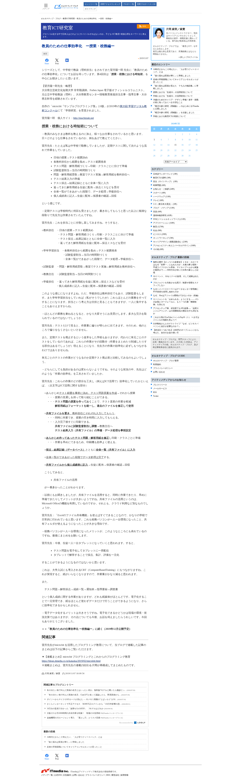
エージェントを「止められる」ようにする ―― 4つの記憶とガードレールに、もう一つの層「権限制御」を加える (175, 302)
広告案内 (67, 775)
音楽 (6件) (157, 211)
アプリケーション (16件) (164, 223)
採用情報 (124, 775)
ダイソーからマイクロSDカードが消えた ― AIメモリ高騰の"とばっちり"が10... (86, 699)
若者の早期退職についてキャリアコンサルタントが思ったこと (74, 747)
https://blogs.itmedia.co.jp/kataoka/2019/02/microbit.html (71, 661)
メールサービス (160, 388)
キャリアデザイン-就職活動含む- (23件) (170, 242)
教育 (45, 54)
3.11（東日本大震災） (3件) (165, 204)
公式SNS (58, 775)
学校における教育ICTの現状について (169, 116)
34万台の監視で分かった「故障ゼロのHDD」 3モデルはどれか (79, 708)
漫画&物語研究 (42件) (162, 215)
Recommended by (126, 723)
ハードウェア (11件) (162, 196)
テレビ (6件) (158, 200)
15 (175, 145)
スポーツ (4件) (159, 193)
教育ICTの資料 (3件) (162, 178)
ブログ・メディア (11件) (164, 208)
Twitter (156, 396)
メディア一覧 (47, 775)
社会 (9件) (157, 230)
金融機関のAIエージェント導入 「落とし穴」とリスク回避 (85, 718)
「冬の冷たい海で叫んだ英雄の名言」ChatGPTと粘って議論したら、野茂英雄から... (88, 695)
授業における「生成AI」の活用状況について (173, 92)
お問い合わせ (159, 372)
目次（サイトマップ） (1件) (165, 181)
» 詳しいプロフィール (188, 57)
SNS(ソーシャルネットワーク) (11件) (169, 219)
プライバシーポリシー (163, 368)
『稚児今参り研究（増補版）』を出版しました (173, 112)
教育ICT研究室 (69, 18)
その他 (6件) (158, 249)
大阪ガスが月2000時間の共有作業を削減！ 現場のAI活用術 (85, 713)
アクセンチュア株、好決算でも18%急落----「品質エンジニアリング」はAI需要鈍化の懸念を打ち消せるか (176, 311)
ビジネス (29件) (160, 234)
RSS (144, 26)
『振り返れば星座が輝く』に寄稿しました (65, 742)
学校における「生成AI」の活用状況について (173, 96)
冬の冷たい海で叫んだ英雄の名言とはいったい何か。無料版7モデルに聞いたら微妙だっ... (91, 690)
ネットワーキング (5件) (163, 238)
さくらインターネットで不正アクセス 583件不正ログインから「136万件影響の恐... (88, 704)
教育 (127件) (158, 227)
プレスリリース (160, 385)
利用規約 (157, 364)
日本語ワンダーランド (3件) (165, 174)
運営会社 (115, 775)
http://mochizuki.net (83, 118)
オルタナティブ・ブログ (51, 18)
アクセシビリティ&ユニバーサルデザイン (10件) (174, 245)
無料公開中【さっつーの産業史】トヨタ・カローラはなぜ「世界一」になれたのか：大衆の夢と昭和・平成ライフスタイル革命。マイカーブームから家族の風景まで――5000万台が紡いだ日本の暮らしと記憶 (175, 267)
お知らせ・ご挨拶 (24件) (164, 189)
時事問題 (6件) (159, 185)
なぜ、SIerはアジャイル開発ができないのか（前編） (176, 295)
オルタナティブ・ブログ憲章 (166, 361)
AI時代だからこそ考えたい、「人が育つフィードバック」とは (74, 737)
